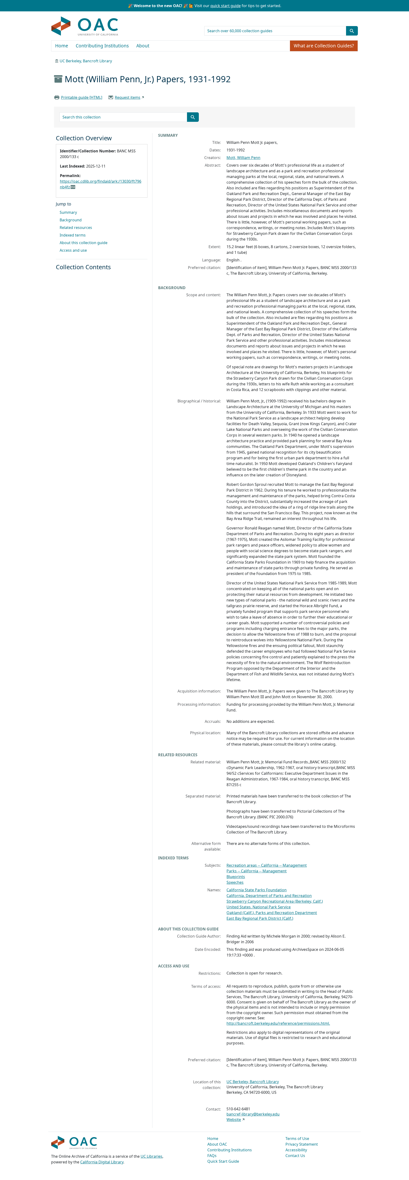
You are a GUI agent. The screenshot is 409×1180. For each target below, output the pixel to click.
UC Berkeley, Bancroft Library (86, 61)
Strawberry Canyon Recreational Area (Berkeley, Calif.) (275, 901)
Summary (68, 212)
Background (71, 220)
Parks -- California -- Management (257, 871)
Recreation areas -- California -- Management (267, 865)
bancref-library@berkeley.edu (253, 1114)
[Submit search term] (352, 31)
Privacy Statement (301, 1144)
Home (61, 46)
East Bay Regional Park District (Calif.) (260, 918)
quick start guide (225, 5)
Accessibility (296, 1150)
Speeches (235, 882)
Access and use (73, 250)
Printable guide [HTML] (81, 97)
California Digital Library (101, 1162)
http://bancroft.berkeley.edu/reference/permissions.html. (278, 1023)
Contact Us (295, 1155)
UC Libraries (151, 1156)
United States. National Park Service (259, 907)
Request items (127, 97)
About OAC (217, 1144)
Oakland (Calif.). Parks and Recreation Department (272, 912)
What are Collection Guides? (324, 46)
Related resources (76, 227)
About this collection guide (83, 242)
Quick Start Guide (223, 1161)
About (142, 46)
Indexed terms (73, 235)
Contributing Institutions (102, 46)
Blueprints (236, 876)
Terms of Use (297, 1138)
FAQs (212, 1155)
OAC (85, 26)
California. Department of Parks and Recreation (269, 895)
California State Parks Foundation (257, 890)
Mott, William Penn (243, 157)
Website (234, 1119)
